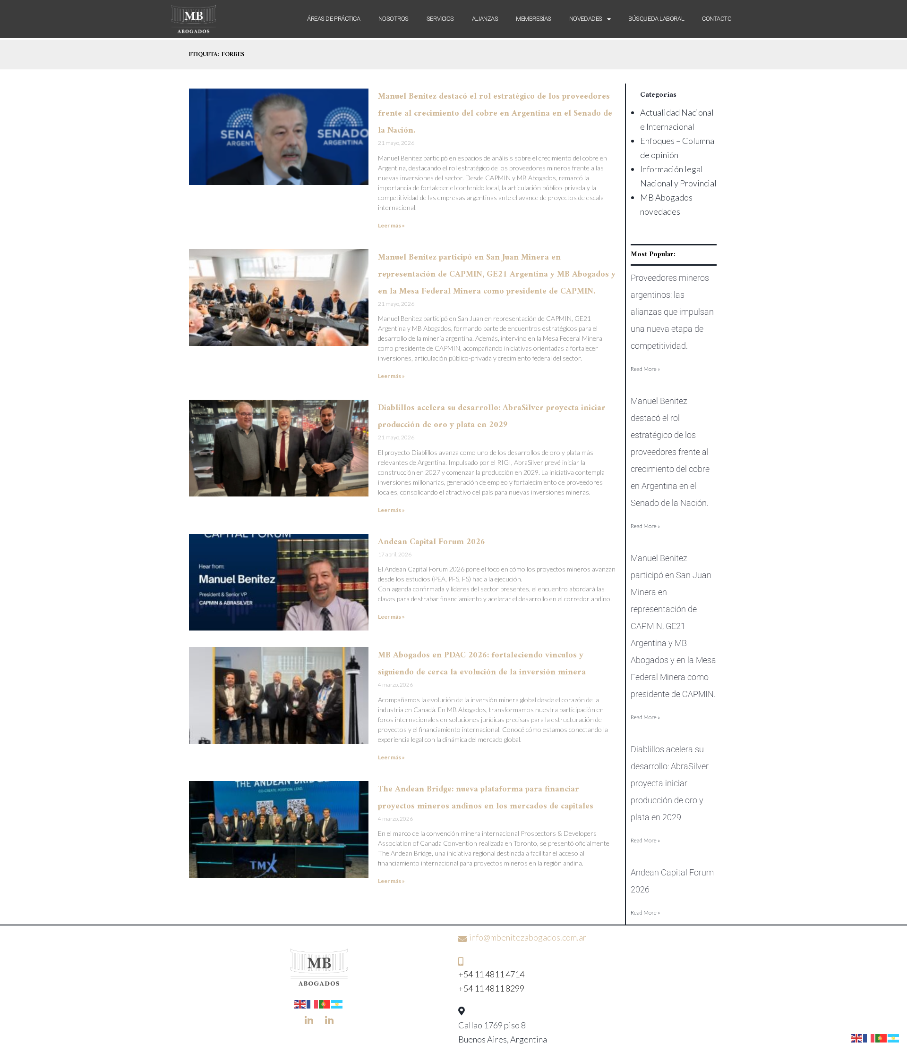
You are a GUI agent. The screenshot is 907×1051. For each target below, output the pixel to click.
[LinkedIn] (309, 1020)
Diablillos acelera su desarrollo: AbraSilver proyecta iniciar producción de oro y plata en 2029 (670, 783)
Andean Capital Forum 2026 (431, 542)
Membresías (533, 18)
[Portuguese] (325, 1003)
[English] (300, 1003)
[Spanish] (337, 1003)
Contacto (716, 18)
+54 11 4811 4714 (491, 974)
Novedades (585, 18)
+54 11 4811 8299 (491, 988)
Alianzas (485, 18)
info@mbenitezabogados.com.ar (527, 937)
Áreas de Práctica (333, 18)
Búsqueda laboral (656, 18)
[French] (313, 1003)
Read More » (645, 368)
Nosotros (393, 18)
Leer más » (391, 225)
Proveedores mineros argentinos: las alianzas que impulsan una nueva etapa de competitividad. (672, 312)
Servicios (440, 18)
